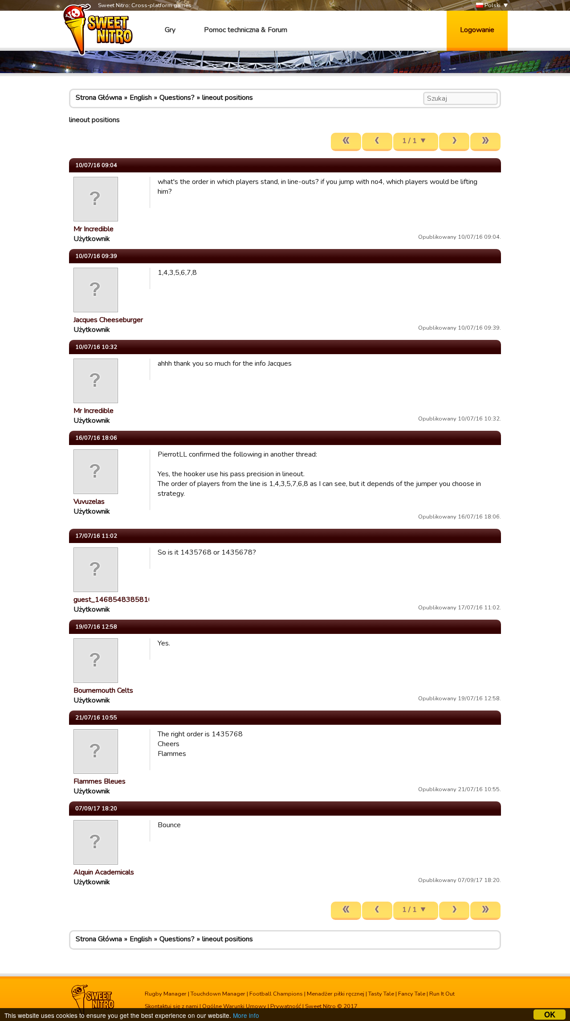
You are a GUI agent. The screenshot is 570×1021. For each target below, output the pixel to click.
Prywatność (285, 1006)
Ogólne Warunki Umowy (234, 1006)
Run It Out (442, 994)
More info (246, 1015)
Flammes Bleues (99, 781)
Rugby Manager (166, 994)
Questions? (177, 97)
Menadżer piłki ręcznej (335, 994)
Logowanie (477, 30)
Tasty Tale (381, 994)
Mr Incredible (93, 229)
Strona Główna (99, 97)
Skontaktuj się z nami (171, 1006)
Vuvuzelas (89, 501)
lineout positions (227, 97)
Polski (492, 5)
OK (549, 1014)
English (141, 97)
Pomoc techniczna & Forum (245, 30)
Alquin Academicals (103, 872)
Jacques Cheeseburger (108, 320)
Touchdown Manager (218, 994)
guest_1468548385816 (113, 599)
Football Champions (276, 994)
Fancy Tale (411, 994)
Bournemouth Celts (103, 690)
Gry (170, 30)
